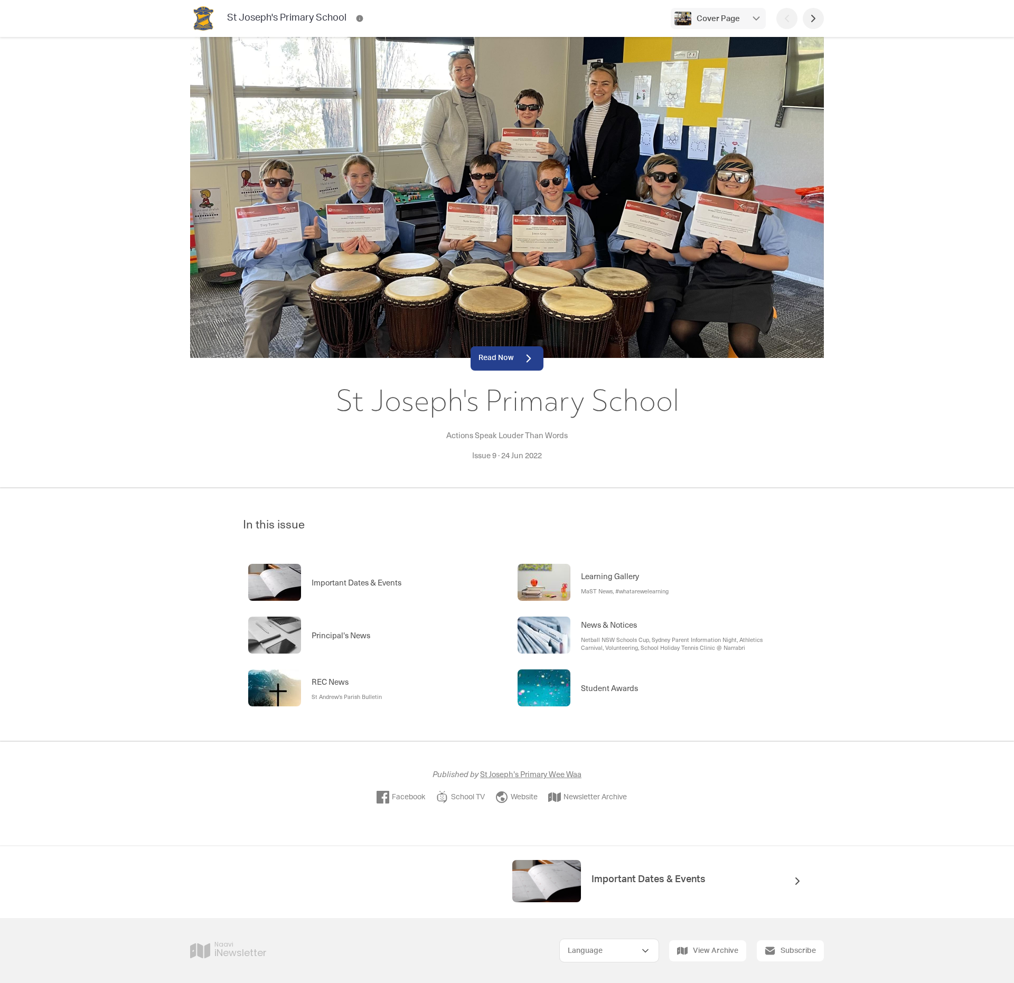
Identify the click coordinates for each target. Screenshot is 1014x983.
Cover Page (718, 19)
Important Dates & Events (649, 879)
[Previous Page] (786, 18)
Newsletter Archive (595, 797)
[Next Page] (813, 18)
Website (524, 797)
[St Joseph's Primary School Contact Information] (360, 18)
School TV (468, 797)
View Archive (715, 950)
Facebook (408, 797)
